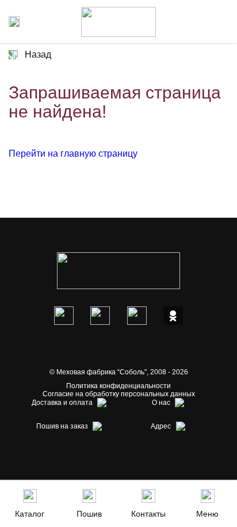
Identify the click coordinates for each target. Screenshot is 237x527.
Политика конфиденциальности (118, 386)
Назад (38, 54)
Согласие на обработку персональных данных (119, 394)
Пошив (89, 513)
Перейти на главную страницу (73, 153)
